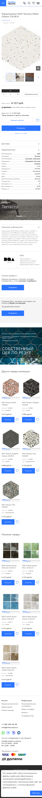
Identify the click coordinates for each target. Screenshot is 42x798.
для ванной (29, 161)
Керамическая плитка (10, 704)
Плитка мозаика (8, 710)
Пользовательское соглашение (29, 705)
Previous (4, 77)
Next (38, 77)
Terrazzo (37, 156)
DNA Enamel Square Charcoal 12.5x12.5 (9, 567)
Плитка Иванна (12, 3)
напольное (36, 158)
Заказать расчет (17, 120)
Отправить (13, 287)
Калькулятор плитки (31, 94)
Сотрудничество (28, 716)
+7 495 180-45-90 (9, 724)
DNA (38, 154)
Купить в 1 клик (21, 133)
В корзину (21, 128)
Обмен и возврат (28, 709)
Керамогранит (7, 707)
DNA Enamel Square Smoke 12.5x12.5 (29, 618)
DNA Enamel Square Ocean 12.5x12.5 (9, 618)
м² (10, 91)
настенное (28, 158)
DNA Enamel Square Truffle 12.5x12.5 (9, 669)
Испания (37, 164)
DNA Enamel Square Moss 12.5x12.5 (29, 567)
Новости (25, 713)
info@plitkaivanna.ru (10, 727)
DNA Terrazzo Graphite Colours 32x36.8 (10, 455)
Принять (36, 793)
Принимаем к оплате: (10, 751)
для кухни (37, 161)
